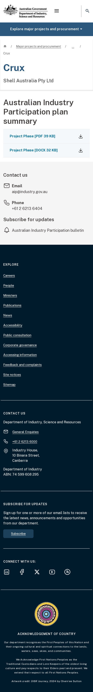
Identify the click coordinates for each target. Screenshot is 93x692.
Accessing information (20, 355)
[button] (56, 11)
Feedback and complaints (22, 365)
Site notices (12, 374)
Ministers (10, 295)
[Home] (25, 7)
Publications (12, 305)
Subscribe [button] (18, 533)
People (8, 285)
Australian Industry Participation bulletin (48, 230)
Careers (9, 275)
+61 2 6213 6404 (27, 208)
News (7, 315)
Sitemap (9, 384)
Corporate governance (20, 345)
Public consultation (17, 335)
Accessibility (12, 325)
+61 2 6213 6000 (24, 441)
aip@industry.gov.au (29, 191)
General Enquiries (25, 432)
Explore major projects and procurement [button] (44, 29)
